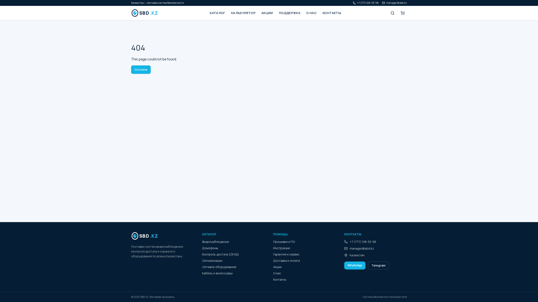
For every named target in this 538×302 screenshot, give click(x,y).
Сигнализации (212, 261)
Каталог (217, 13)
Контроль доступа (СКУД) (220, 254)
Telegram (378, 265)
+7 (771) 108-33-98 (368, 3)
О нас (311, 13)
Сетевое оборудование (219, 267)
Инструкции (281, 248)
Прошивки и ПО (284, 242)
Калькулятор (243, 13)
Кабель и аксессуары (217, 273)
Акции (267, 13)
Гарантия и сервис (286, 254)
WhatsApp (355, 265)
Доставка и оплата (286, 261)
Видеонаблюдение (215, 242)
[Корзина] (402, 13)
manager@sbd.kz (396, 3)
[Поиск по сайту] (392, 13)
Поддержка (289, 13)
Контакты (332, 13)
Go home (140, 70)
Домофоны (210, 248)
